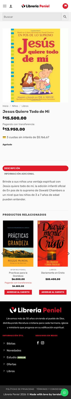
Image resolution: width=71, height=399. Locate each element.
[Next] (68, 260)
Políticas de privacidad (20, 389)
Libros (25, 106)
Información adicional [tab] (19, 174)
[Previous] (3, 260)
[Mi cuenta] (11, 6)
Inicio (5, 106)
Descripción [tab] (12, 168)
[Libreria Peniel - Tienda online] (35, 6)
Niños (15, 106)
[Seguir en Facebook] (37, 343)
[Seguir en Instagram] (42, 343)
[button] (5, 6)
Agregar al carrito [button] (18, 292)
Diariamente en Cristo (53, 272)
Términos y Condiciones (51, 389)
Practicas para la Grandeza (18, 274)
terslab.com (60, 394)
